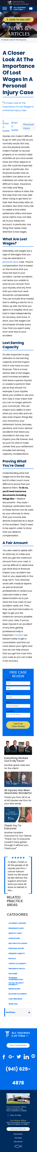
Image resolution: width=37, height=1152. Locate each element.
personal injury (10, 261)
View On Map (15, 1115)
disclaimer (18, 1141)
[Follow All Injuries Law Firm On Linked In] (26, 1056)
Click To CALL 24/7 (19, 19)
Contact (19, 635)
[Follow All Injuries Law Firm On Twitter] (19, 1056)
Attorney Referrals (18, 1129)
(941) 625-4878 (18, 1076)
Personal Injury (28, 126)
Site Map (18, 1138)
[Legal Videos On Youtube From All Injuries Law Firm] (33, 1056)
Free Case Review (18, 1045)
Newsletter (18, 1134)
